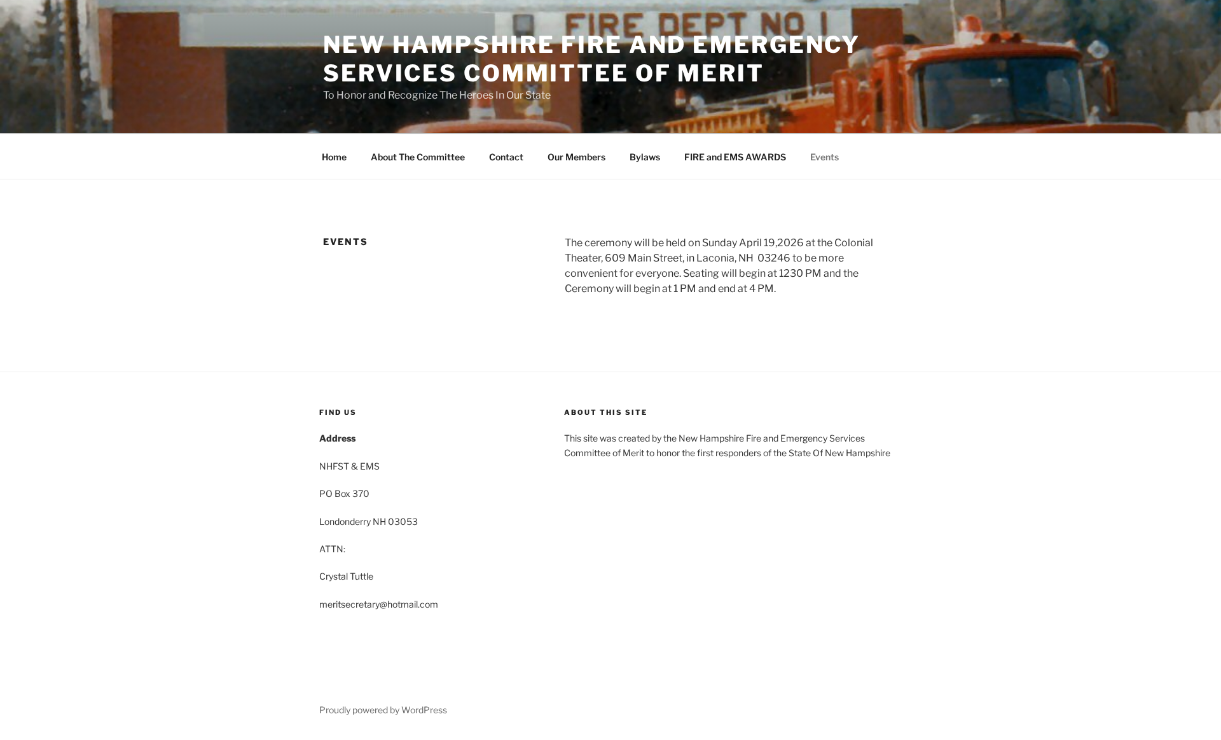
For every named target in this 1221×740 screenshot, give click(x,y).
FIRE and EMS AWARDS (735, 156)
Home (334, 156)
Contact (506, 156)
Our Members (576, 156)
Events (824, 156)
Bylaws (645, 156)
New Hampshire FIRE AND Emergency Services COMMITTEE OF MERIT (591, 59)
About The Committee (418, 156)
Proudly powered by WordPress (383, 709)
